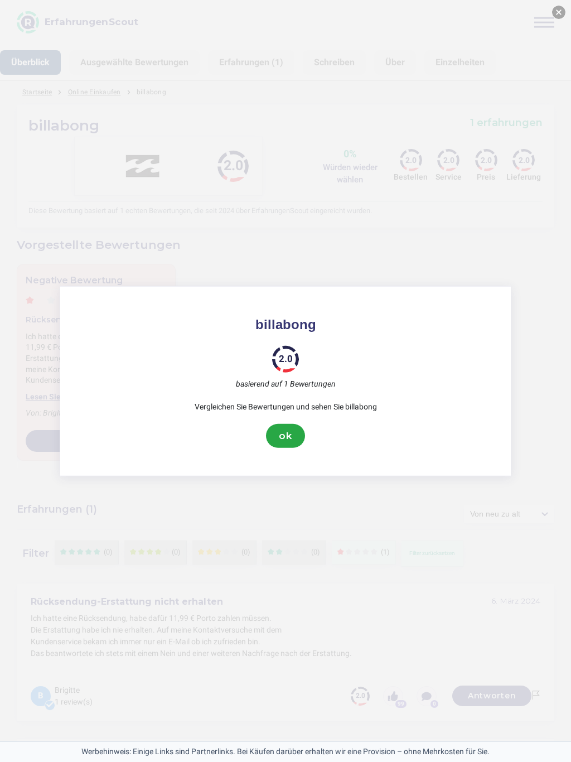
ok (285, 435)
